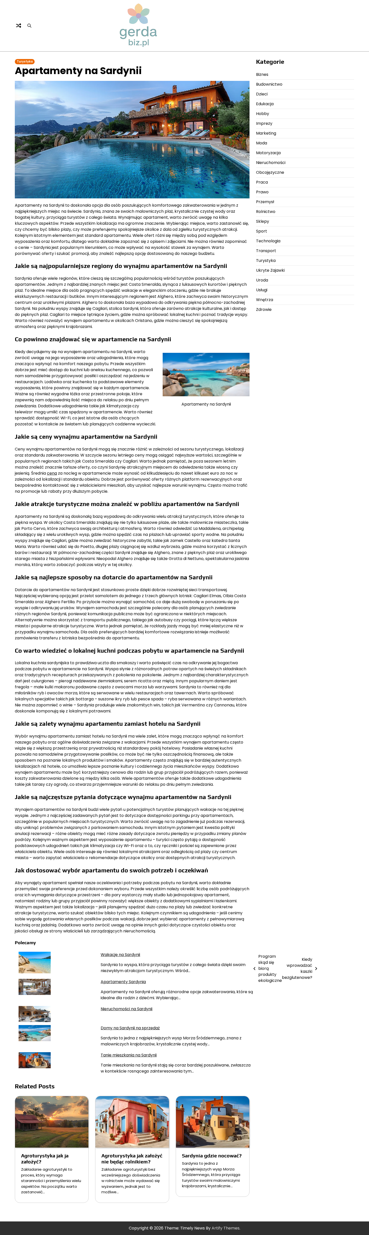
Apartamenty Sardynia (123, 982)
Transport (266, 251)
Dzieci (262, 94)
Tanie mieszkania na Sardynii (129, 1055)
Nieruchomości (270, 162)
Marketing (266, 133)
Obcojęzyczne (270, 172)
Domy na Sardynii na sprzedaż (130, 1028)
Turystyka (25, 62)
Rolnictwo (265, 211)
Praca (262, 182)
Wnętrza (264, 300)
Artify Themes (225, 1228)
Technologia (268, 241)
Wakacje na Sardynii (120, 955)
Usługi (261, 290)
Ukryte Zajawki (270, 270)
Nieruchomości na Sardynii (126, 1009)
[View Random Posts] (18, 25)
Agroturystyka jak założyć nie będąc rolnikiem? (131, 1158)
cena (52, 473)
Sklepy (262, 221)
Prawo (262, 192)
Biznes (262, 74)
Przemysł (265, 202)
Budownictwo (269, 84)
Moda (261, 143)
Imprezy (264, 123)
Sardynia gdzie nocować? (212, 1155)
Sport (261, 231)
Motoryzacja (268, 153)
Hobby (262, 114)
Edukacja (265, 104)
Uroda (262, 280)
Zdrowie (264, 309)
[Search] (29, 25)
